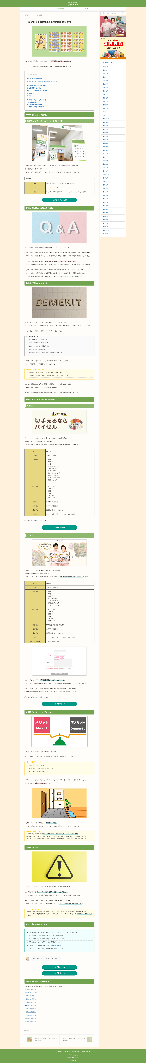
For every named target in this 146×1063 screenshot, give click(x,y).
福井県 (106, 132)
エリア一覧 (85, 9)
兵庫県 (106, 167)
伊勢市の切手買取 (31, 1009)
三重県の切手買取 (31, 989)
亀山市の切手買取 (31, 1018)
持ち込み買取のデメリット (34, 88)
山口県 (106, 192)
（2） (57, 188)
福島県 (106, 87)
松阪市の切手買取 (31, 1002)
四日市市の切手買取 (31, 992)
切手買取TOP (60, 9)
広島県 (106, 188)
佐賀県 (106, 212)
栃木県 (106, 94)
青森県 (106, 70)
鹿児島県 (106, 230)
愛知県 (106, 150)
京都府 (106, 160)
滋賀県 (106, 157)
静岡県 (106, 146)
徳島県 (106, 195)
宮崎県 (106, 226)
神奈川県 (106, 119)
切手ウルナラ (73, 5)
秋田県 (106, 77)
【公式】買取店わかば (59, 200)
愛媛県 (106, 202)
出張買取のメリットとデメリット (36, 100)
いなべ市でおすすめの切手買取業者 (37, 90)
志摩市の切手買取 (31, 1021)
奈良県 (106, 171)
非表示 (35, 74)
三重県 (27, 1030)
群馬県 (106, 98)
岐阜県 (106, 143)
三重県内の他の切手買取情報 (35, 107)
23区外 (104, 115)
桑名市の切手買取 (31, 1005)
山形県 (106, 84)
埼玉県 (106, 101)
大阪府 (106, 164)
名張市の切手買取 (31, 1015)
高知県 (106, 206)
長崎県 (106, 216)
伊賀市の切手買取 (31, 1012)
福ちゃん (31, 96)
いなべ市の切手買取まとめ (34, 104)
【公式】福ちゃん (59, 704)
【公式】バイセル (59, 527)
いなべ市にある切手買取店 (34, 78)
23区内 (104, 112)
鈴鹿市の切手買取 (31, 999)
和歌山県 (106, 174)
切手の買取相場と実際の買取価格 (36, 85)
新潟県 (106, 122)
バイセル (31, 93)
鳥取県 (106, 178)
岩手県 (106, 73)
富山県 (106, 125)
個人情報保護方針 (76, 1051)
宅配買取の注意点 (32, 102)
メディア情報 (67, 1051)
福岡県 (106, 209)
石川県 (106, 129)
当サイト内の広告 (86, 1051)
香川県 (106, 199)
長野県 (106, 139)
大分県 (106, 223)
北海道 (106, 66)
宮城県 (106, 80)
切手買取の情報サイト (73, 1055)
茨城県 (106, 91)
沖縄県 (106, 233)
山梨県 (106, 136)
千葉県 (106, 105)
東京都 (106, 108)
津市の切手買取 (30, 996)
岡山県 (106, 185)
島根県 (106, 181)
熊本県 (106, 219)
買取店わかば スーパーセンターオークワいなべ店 (43, 81)
